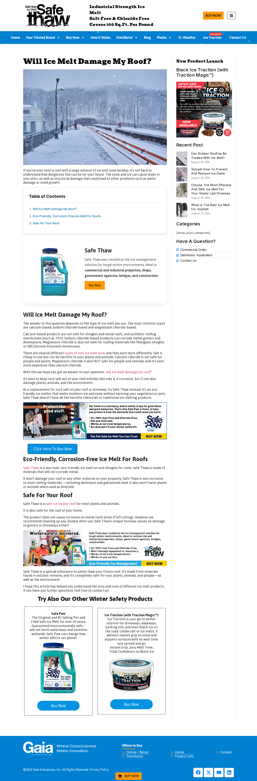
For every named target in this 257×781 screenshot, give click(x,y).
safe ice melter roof (61, 504)
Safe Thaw (31, 468)
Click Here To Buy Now (52, 449)
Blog (147, 37)
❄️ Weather (186, 37)
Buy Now (72, 37)
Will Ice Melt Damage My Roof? (55, 209)
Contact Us (237, 37)
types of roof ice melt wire (85, 353)
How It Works (100, 37)
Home (15, 37)
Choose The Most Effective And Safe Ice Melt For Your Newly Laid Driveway (211, 189)
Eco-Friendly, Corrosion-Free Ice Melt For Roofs (67, 216)
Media (162, 37)
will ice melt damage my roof (128, 372)
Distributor (124, 37)
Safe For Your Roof (46, 223)
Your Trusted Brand (40, 37)
